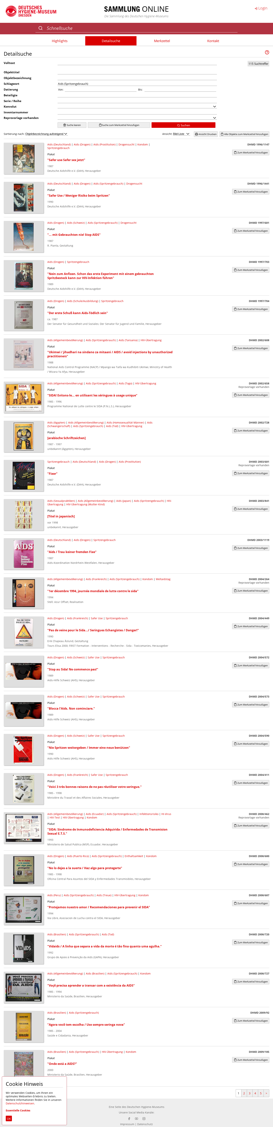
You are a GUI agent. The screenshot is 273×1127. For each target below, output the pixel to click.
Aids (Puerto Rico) (78, 856)
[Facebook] (129, 1118)
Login (262, 8)
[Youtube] (136, 1118)
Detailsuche (111, 41)
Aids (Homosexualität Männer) (125, 422)
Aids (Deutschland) (59, 144)
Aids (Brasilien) (56, 934)
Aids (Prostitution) (104, 144)
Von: (61, 89)
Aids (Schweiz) (76, 222)
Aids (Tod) (112, 426)
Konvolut (10, 106)
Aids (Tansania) (128, 340)
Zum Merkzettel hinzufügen (252, 152)
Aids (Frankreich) (96, 579)
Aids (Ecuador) (95, 814)
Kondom (142, 144)
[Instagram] (144, 1118)
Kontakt (213, 41)
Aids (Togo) (125, 383)
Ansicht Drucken (207, 134)
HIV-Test (55, 817)
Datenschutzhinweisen (20, 1103)
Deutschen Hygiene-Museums (145, 1107)
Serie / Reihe (12, 101)
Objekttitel (12, 72)
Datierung (11, 89)
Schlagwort (11, 84)
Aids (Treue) (104, 895)
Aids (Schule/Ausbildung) (82, 301)
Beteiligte (10, 95)
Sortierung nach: (14, 134)
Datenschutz (145, 1124)
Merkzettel (162, 41)
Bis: (140, 89)
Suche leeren (73, 125)
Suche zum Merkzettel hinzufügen (120, 125)
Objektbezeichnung (17, 78)
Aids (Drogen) (82, 144)
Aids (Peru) (54, 895)
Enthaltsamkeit (134, 856)
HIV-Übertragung (151, 340)
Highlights (60, 41)
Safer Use (97, 618)
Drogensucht (126, 144)
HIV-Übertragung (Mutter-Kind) (85, 504)
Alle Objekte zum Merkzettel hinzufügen (246, 134)
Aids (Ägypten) (56, 422)
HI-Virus (166, 814)
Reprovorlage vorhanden (21, 118)
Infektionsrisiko (148, 814)
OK (9, 1119)
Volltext (9, 63)
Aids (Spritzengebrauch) (108, 183)
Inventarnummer (16, 112)
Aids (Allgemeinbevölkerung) (65, 340)
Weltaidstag (163, 579)
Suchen (185, 125)
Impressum (127, 1124)
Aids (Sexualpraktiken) (61, 501)
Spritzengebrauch (58, 148)
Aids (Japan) (123, 501)
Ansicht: (167, 134)
